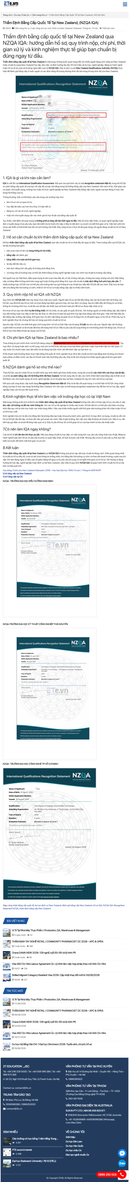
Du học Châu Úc (21, 15)
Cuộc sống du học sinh (40, 28)
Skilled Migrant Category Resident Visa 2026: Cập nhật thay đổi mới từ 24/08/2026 (56, 975)
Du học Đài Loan (74, 1141)
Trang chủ (7, 15)
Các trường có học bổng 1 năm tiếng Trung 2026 (34, 1138)
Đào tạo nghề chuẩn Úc (77, 1154)
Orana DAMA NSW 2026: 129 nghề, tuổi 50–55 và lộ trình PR (44, 952)
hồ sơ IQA (97, 905)
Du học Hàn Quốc (74, 1146)
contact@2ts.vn (23, 1088)
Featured (77, 28)
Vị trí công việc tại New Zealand (17, 473)
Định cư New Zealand (62, 28)
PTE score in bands (22, 1149)
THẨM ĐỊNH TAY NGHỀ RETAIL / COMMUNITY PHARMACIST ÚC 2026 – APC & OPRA (57, 941)
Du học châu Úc (74, 1150)
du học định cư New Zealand (48, 905)
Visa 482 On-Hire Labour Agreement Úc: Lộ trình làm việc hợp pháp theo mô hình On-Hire (59, 963)
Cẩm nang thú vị (39, 15)
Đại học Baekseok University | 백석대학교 (34, 1160)
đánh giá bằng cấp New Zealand (77, 905)
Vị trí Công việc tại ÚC (13, 476)
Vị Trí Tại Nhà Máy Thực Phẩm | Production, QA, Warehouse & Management (51, 930)
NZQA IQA (108, 905)
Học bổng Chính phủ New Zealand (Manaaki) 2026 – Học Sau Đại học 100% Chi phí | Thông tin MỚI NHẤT (52, 470)
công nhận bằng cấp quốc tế (21, 905)
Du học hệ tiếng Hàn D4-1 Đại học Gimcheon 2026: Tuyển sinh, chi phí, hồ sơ (52, 1044)
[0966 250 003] (122, 1174)
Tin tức (95, 28)
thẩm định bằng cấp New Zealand (35, 908)
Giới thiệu (70, 1137)
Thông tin (86, 28)
